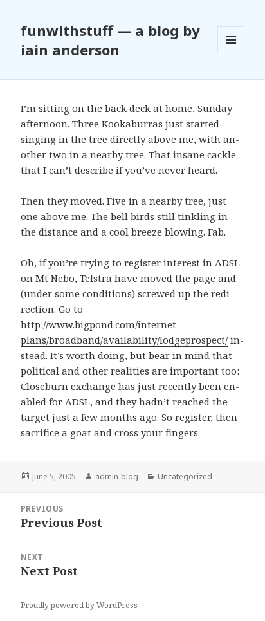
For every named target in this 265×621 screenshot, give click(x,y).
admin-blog (116, 476)
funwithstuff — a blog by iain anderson (110, 40)
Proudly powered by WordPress (79, 605)
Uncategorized (185, 476)
